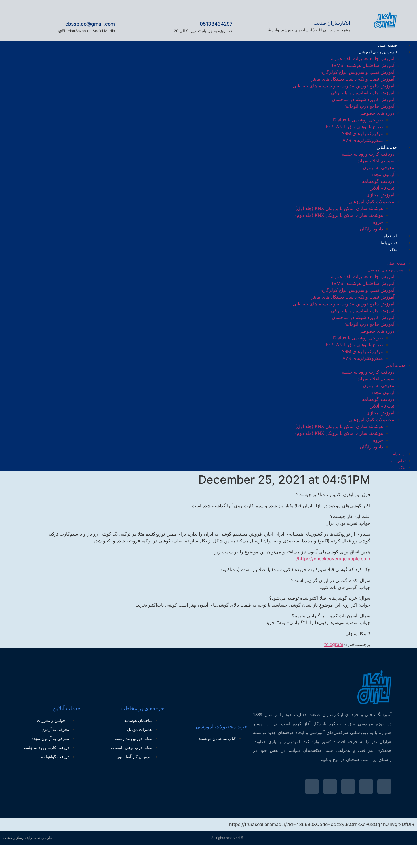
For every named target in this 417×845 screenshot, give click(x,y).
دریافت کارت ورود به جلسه (368, 154)
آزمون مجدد (383, 174)
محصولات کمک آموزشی (371, 201)
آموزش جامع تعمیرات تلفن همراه (362, 58)
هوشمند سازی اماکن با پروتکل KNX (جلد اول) (339, 208)
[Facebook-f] (53, 255)
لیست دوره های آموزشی (378, 52)
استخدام (399, 454)
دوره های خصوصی (376, 113)
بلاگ (393, 249)
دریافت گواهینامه (378, 181)
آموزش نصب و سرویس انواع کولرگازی (356, 72)
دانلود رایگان (371, 229)
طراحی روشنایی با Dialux (358, 120)
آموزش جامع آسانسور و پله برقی (362, 92)
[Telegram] (16, 255)
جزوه (378, 222)
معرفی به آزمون (378, 167)
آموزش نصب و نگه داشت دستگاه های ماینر (352, 79)
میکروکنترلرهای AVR (362, 140)
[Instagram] (34, 255)
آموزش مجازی (380, 195)
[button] (238, 256)
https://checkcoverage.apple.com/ (333, 558)
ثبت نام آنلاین (381, 188)
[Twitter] (384, 786)
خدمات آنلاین (387, 147)
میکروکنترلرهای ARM (362, 133)
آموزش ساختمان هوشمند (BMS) (363, 65)
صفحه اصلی (396, 263)
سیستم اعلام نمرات (375, 160)
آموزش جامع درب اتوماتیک (368, 106)
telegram (333, 644)
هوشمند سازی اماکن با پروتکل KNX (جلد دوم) (339, 215)
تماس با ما (397, 460)
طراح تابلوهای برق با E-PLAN (354, 126)
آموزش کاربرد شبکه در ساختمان (363, 99)
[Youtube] (348, 786)
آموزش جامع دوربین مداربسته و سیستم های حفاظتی (343, 86)
